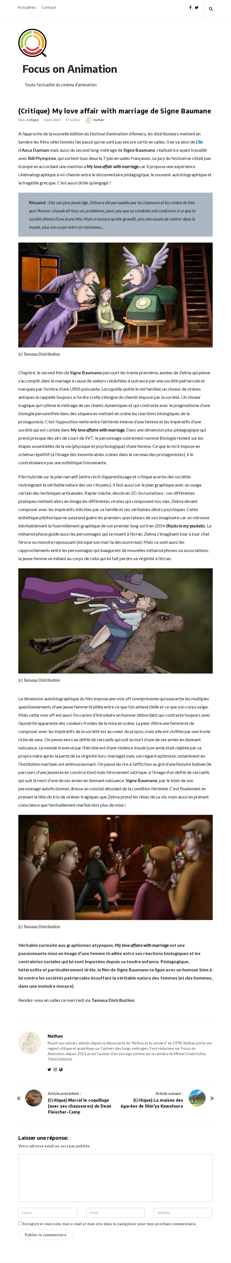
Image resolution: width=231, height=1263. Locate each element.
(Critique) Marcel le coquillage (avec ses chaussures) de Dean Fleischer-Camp (79, 1106)
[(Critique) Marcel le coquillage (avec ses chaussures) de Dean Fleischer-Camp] (33, 1098)
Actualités (27, 7)
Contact (49, 7)
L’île (199, 141)
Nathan (98, 120)
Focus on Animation (70, 68)
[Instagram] (56, 1069)
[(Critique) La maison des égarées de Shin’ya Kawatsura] (197, 1098)
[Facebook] (190, 7)
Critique (32, 120)
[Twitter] (197, 7)
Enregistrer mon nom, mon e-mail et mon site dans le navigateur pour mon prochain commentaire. (109, 1224)
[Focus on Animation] (32, 43)
